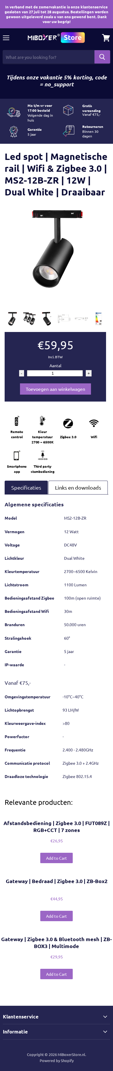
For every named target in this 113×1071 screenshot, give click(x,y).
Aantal (55, 365)
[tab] (26, 487)
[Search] (102, 57)
